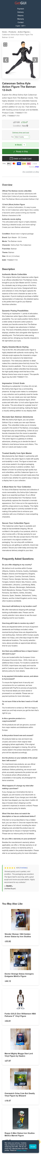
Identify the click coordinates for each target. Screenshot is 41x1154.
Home (4, 32)
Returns (20, 15)
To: (12, 137)
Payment (20, 8)
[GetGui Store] (20, 4)
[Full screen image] (5, 44)
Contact (20, 22)
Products (12, 32)
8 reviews (23, 867)
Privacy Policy (22, 1150)
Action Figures (24, 32)
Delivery (20, 12)
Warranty (20, 19)
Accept (33, 1146)
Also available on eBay (30, 172)
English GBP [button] (20, 26)
